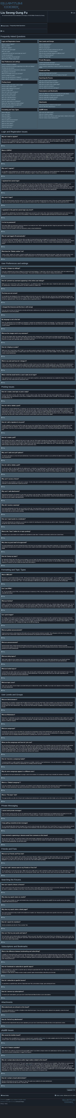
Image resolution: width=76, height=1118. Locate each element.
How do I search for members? (46, 86)
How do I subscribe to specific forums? (48, 97)
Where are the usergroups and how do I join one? (51, 49)
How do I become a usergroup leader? (48, 51)
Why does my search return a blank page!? (49, 84)
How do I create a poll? (7, 90)
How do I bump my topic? (8, 106)
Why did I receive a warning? (9, 99)
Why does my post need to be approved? (12, 104)
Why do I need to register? (8, 44)
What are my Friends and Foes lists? (48, 73)
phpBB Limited (41, 1038)
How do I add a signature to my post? (11, 88)
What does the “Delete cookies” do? (10, 58)
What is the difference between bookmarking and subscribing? (54, 93)
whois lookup (29, 1064)
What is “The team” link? (45, 57)
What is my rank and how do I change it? (11, 77)
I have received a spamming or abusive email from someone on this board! (55, 67)
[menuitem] (73, 12)
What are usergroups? (44, 47)
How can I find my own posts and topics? (49, 88)
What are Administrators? (45, 44)
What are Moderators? (44, 45)
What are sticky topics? (7, 123)
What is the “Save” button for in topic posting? (13, 103)
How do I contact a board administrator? (48, 117)
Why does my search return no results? (48, 82)
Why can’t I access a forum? (9, 95)
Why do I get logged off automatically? (11, 57)
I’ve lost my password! (7, 55)
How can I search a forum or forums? (48, 80)
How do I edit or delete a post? (9, 86)
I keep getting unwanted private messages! (49, 64)
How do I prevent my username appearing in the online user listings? (18, 66)
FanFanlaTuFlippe (20, 1101)
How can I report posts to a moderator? (11, 101)
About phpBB (31, 1039)
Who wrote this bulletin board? (46, 112)
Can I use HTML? (6, 114)
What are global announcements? (10, 119)
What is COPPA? (6, 45)
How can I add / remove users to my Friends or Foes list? (53, 75)
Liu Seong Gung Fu (14, 12)
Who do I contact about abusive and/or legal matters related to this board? (57, 116)
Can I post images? (6, 117)
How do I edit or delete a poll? (9, 94)
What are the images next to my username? (12, 73)
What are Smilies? (6, 116)
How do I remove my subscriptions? (48, 99)
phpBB (3, 325)
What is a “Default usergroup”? (46, 55)
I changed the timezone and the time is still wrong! (14, 70)
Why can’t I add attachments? (9, 97)
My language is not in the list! (9, 71)
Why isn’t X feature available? (46, 114)
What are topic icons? (7, 127)
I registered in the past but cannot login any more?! (14, 53)
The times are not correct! (8, 68)
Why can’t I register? (7, 47)
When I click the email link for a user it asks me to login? (15, 79)
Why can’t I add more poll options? (10, 92)
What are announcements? (8, 121)
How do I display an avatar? (8, 75)
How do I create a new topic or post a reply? (12, 84)
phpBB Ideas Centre (66, 1050)
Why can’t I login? (6, 51)
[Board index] (11, 5)
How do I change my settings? (9, 64)
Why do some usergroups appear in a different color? (52, 53)
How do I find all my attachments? (47, 106)
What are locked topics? (7, 125)
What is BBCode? (6, 112)
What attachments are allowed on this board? (50, 104)
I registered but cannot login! (8, 49)
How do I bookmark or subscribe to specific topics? (51, 95)
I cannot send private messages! (47, 62)
